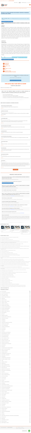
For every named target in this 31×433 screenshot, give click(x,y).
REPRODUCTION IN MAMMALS (5, 278)
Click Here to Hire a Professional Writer (16, 80)
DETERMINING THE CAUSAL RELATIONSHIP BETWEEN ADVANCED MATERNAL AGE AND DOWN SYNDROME (14, 285)
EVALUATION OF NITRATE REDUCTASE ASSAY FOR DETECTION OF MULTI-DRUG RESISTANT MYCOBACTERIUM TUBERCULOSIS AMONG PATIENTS (15, 268)
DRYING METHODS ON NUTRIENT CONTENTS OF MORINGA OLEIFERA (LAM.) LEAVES (9, 57)
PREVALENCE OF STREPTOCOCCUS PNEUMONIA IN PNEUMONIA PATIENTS (10, 237)
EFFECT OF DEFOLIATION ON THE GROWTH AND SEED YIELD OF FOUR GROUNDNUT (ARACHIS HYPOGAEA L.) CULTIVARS (15, 262)
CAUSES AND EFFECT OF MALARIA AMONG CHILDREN (8, 275)
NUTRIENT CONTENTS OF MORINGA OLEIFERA (22, 57)
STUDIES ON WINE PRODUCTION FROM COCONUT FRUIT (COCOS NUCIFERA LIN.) (11, 247)
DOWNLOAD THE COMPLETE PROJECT (7, 21)
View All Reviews (15, 169)
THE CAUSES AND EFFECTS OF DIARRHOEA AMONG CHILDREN (9, 273)
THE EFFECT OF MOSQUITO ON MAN (6, 279)
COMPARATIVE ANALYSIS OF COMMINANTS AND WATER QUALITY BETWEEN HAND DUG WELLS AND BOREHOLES (14, 272)
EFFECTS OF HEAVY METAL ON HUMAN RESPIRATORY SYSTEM (8, 250)
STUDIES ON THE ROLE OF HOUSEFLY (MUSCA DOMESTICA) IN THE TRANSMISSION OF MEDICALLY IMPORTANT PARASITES (15, 246)
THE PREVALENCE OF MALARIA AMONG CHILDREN (7, 274)
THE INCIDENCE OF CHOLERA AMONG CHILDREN (7, 252)
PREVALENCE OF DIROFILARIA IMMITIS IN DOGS (7, 280)
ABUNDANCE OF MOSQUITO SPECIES (6, 281)
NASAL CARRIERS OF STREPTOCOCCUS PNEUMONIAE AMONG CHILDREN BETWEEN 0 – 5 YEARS (12, 243)
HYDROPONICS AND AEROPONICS (5, 256)
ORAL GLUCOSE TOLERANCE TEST (5, 238)
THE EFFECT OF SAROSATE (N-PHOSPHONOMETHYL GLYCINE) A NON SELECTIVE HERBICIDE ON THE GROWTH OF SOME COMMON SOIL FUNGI (15, 248)
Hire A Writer (22, 427)
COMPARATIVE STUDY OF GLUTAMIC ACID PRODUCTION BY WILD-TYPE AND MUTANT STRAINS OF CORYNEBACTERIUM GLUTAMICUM (14, 265)
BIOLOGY (4, 8)
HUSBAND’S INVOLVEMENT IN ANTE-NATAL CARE (7, 239)
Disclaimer (23, 428)
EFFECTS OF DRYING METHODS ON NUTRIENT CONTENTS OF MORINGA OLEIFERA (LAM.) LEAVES (16, 8)
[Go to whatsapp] (29, 431)
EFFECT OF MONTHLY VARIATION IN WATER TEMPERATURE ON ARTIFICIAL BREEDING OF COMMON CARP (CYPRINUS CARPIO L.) (16, 261)
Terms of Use (17, 428)
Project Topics (19, 427)
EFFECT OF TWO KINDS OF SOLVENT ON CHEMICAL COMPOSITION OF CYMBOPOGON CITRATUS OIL (13, 260)
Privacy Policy (20, 428)
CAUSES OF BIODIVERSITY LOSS (5, 251)
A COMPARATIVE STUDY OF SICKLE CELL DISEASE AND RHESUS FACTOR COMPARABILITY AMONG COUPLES (14, 286)
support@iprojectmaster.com (4, 0)
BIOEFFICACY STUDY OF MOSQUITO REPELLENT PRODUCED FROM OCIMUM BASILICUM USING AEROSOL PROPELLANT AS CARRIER (15, 257)
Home (2, 8)
